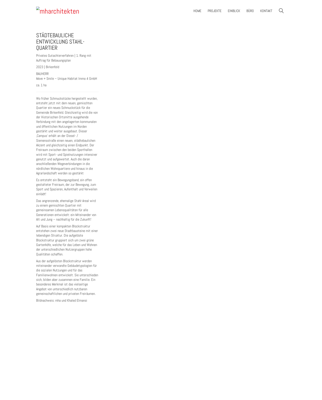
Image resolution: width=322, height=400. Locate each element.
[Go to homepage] (58, 11)
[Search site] (281, 11)
